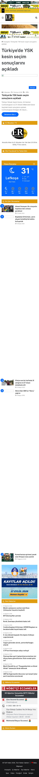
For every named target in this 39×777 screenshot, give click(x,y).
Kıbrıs (33, 770)
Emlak (25, 773)
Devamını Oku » (10, 114)
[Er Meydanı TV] (9, 17)
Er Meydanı (6, 92)
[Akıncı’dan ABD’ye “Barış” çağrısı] (8, 471)
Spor (7, 773)
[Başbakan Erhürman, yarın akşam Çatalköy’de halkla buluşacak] (8, 297)
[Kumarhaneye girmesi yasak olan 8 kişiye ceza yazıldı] (8, 557)
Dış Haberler (25, 770)
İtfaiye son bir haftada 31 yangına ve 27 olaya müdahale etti (24, 383)
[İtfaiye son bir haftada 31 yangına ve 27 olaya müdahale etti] (8, 382)
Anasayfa (6, 42)
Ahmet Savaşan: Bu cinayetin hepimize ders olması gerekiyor (26, 209)
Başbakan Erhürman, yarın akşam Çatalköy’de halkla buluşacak (25, 219)
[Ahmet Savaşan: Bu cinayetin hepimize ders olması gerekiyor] (8, 208)
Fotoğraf (19, 773)
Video (12, 773)
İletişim (31, 773)
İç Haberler (16, 770)
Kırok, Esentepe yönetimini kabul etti (18, 10)
